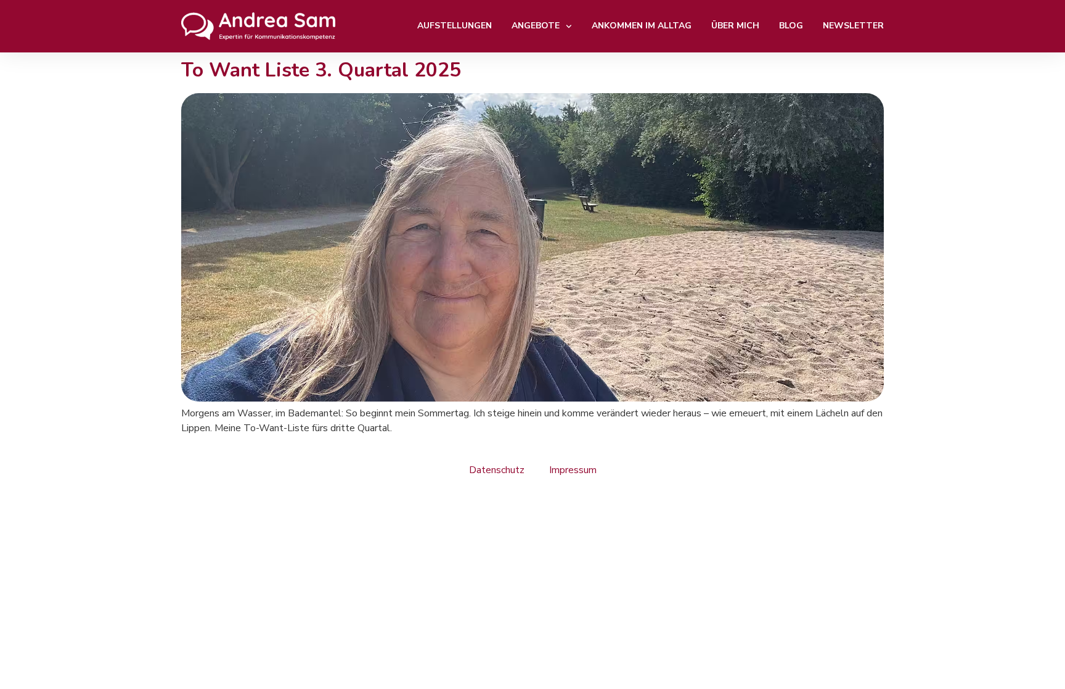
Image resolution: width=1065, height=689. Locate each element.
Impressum (573, 470)
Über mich (735, 25)
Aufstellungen (454, 25)
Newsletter (853, 25)
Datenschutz (496, 470)
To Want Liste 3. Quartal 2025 (321, 70)
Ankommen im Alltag (642, 25)
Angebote (536, 25)
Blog (791, 25)
